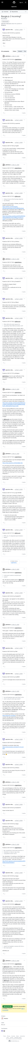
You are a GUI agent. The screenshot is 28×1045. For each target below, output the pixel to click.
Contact (11, 1037)
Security (13, 1036)
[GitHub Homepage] (9, 1041)
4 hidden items (14, 561)
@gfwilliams (18, 59)
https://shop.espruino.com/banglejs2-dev (12, 462)
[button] (25, 11)
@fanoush (17, 196)
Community (22, 1036)
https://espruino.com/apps (8, 715)
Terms (4, 1036)
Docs (8, 1037)
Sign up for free (7, 1006)
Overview (6, 11)
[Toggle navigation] (2, 2)
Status (17, 1036)
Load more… (14, 562)
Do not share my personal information (14, 1038)
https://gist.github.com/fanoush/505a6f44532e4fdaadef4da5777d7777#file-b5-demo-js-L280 (13, 217)
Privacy (8, 1036)
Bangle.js (3, 25)
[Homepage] (14, 2)
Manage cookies (17, 1037)
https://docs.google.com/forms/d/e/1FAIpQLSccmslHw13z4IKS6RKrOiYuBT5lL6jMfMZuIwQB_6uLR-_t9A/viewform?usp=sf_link (13, 404)
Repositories (15, 11)
